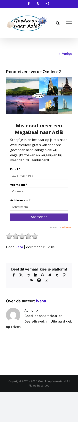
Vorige (67, 54)
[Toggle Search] (58, 23)
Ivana (19, 247)
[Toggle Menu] (69, 23)
